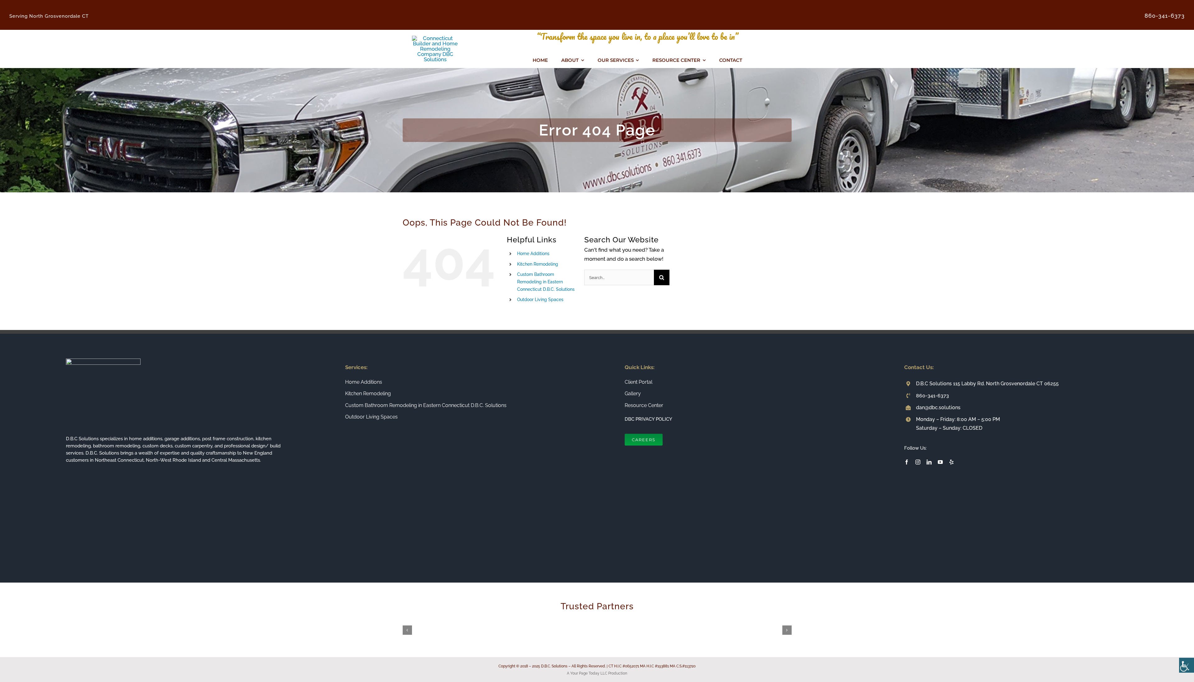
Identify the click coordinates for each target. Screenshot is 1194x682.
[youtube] (940, 462)
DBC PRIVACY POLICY (648, 419)
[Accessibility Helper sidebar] (1186, 665)
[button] (407, 630)
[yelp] (951, 462)
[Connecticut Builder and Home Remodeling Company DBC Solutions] (435, 38)
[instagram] (917, 462)
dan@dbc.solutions (938, 407)
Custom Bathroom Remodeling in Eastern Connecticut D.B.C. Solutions (546, 282)
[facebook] (906, 462)
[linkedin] (929, 462)
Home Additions (533, 253)
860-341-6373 (932, 396)
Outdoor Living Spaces (540, 299)
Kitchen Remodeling (537, 264)
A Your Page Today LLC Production (597, 673)
